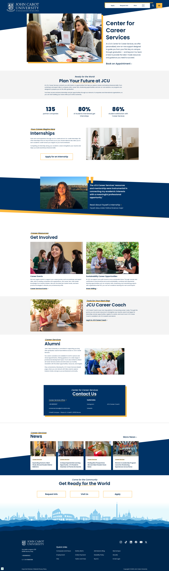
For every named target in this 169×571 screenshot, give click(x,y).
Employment (60, 555)
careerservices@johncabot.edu (59, 408)
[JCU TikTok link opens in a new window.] (126, 542)
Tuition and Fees (80, 559)
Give (135, 5)
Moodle (115, 555)
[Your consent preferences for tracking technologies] (2, 568)
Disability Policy (99, 555)
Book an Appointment (118, 63)
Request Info (124, 5)
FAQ (57, 559)
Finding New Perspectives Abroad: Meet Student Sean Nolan (97, 465)
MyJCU (96, 559)
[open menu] (159, 5)
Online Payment (80, 555)
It (143, 5)
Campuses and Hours (63, 551)
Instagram (90, 404)
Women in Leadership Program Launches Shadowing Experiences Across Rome (125, 465)
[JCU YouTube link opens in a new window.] (141, 542)
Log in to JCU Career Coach (96, 320)
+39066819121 (26, 555)
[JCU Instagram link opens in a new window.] (120, 542)
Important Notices (27, 569)
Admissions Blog (99, 551)
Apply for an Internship (56, 156)
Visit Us (84, 494)
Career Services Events (38, 289)
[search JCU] (153, 5)
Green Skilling (91, 289)
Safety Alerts (79, 551)
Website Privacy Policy (40, 569)
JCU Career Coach (113, 404)
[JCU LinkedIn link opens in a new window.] (131, 542)
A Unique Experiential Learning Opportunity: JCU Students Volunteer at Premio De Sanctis (70, 465)
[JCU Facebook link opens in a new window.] (136, 542)
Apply (113, 5)
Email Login (116, 559)
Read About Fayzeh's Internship (105, 204)
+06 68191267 (53, 404)
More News (129, 437)
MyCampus (116, 551)
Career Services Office (57, 400)
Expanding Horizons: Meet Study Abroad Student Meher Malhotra (42, 465)
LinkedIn (89, 408)
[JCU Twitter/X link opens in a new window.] (146, 542)
